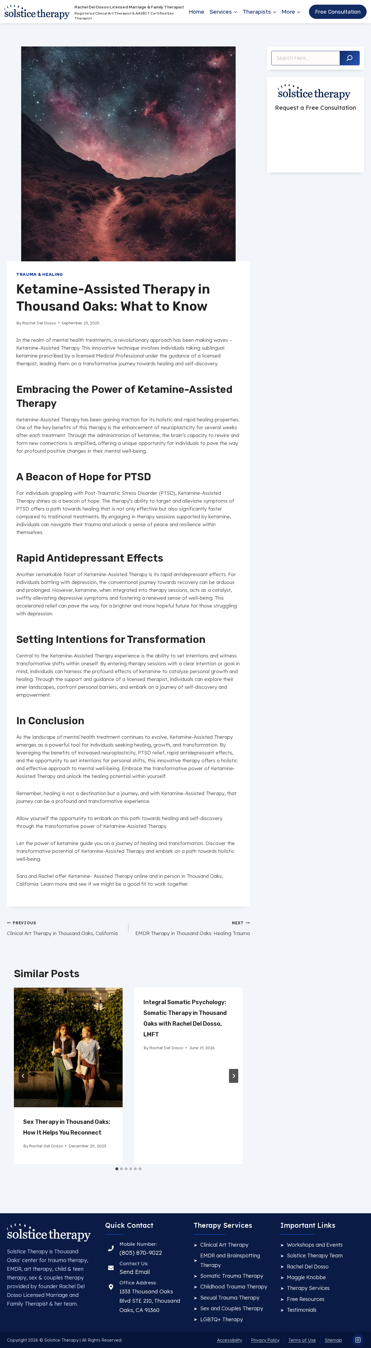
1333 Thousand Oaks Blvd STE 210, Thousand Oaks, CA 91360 (149, 1300)
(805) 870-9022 (140, 1252)
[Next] (233, 1076)
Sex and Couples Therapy (231, 1308)
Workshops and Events (315, 1244)
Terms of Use (302, 1340)
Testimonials (302, 1309)
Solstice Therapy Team (315, 1255)
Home (196, 11)
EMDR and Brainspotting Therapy (230, 1260)
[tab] (116, 1168)
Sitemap (333, 1340)
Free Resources (305, 1299)
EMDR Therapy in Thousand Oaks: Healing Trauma (192, 928)
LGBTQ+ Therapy (221, 1319)
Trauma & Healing (39, 274)
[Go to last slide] (23, 1076)
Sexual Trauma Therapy (229, 1297)
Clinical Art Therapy (224, 1244)
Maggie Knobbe (306, 1277)
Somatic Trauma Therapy (231, 1275)
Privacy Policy (265, 1340)
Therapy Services (308, 1288)
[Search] (350, 58)
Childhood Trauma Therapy (233, 1286)
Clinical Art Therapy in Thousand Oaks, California (62, 928)
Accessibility (229, 1340)
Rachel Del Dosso (308, 1266)
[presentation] (68, 1047)
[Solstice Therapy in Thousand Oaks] (49, 1232)
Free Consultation (338, 11)
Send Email (134, 1271)
